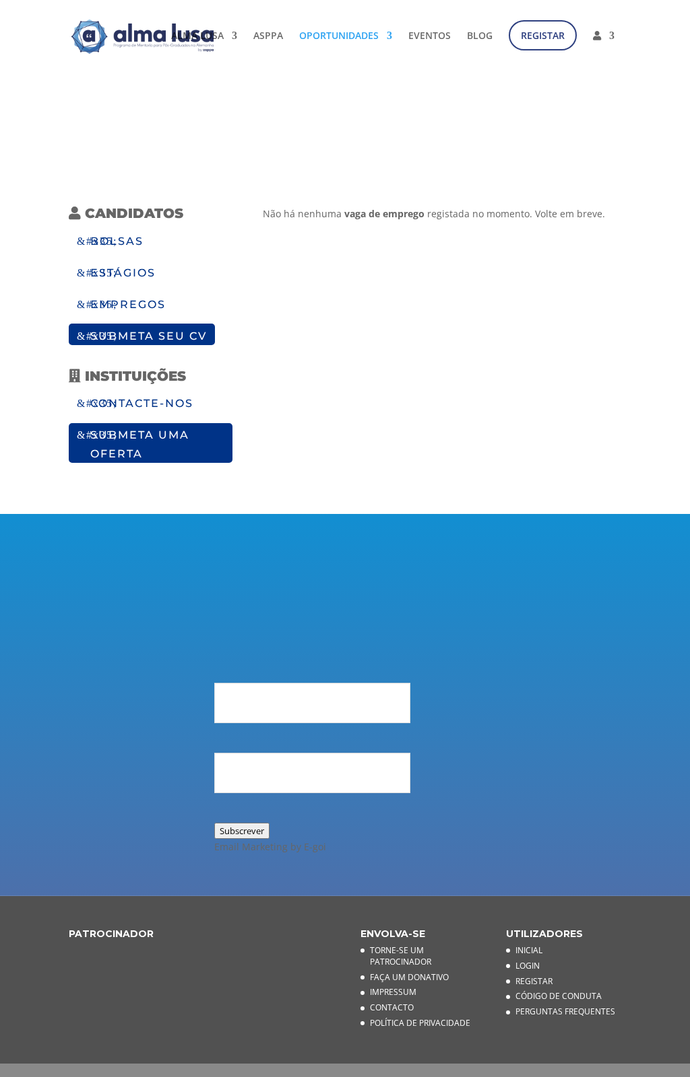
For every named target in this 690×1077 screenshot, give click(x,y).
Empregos (128, 304)
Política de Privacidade (420, 1023)
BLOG (480, 36)
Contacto (392, 1007)
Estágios (123, 272)
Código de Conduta (558, 996)
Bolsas (117, 241)
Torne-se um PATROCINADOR (400, 955)
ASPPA (268, 36)
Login (527, 965)
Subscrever (242, 831)
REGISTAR (543, 35)
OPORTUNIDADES (339, 36)
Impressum (393, 992)
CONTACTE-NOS (141, 403)
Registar (534, 981)
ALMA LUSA (197, 36)
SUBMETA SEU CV (148, 336)
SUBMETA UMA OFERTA (139, 444)
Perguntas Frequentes (565, 1011)
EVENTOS (429, 36)
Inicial (528, 950)
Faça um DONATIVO (409, 977)
